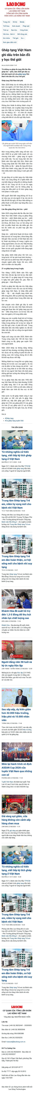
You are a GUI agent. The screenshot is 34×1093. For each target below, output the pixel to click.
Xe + (22, 38)
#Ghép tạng (9, 418)
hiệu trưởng (27, 730)
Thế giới (15, 38)
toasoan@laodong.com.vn (15, 1042)
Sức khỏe (6, 38)
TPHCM (27, 466)
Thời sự (5, 30)
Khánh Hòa (5, 625)
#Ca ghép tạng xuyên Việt (14, 421)
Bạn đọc (14, 30)
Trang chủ (6, 22)
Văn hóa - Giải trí (9, 34)
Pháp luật (26, 26)
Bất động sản (22, 34)
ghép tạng (22, 74)
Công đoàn (24, 30)
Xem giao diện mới (9, 42)
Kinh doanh (16, 26)
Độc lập (20, 673)
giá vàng (12, 831)
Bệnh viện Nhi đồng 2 (9, 522)
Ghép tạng (13, 574)
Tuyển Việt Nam (7, 782)
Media (22, 22)
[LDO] (17, 440)
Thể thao (6, 26)
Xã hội (15, 22)
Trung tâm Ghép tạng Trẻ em (20, 524)
